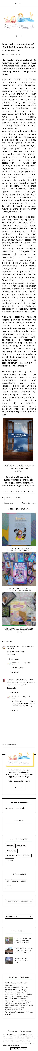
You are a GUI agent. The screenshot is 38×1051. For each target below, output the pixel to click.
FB (33, 485)
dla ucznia (26, 855)
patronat (10, 860)
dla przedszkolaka (13, 855)
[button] (19, 3)
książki (8, 498)
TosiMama (16, 663)
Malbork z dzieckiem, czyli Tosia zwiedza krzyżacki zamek (24, 950)
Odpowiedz (11, 654)
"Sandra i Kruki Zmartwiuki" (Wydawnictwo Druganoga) (19, 549)
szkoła (23, 881)
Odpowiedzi (13, 659)
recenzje (17, 498)
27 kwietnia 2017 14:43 (24, 680)
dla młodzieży (11, 850)
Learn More (15, 1048)
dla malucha (21, 846)
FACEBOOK (13, 1031)
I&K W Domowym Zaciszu (16, 646)
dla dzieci (10, 846)
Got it (24, 1048)
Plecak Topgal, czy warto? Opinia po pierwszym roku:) (23, 940)
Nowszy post (8, 503)
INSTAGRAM (27, 1031)
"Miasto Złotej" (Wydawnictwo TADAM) (21, 960)
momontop (11, 680)
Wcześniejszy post (28, 503)
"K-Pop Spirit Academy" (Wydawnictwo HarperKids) (19, 589)
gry (8, 881)
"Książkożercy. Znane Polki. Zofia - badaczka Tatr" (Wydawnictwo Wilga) (19, 630)
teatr (9, 886)
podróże (15, 881)
